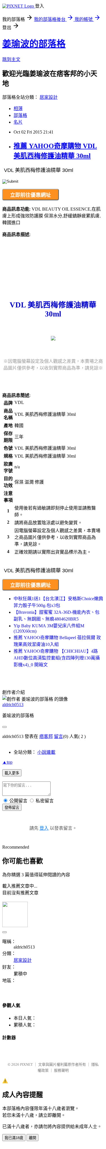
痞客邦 (46, 736)
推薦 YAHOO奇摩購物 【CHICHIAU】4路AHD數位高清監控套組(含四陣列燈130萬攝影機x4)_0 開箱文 (57, 658)
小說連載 (46, 752)
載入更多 (12, 773)
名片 (18, 122)
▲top (7, 762)
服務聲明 (61, 1070)
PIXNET (26, 1064)
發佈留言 (12, 807)
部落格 (20, 115)
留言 (58, 736)
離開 (32, 1138)
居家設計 (49, 97)
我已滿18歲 (14, 1138)
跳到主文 (11, 59)
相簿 (18, 108)
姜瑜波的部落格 (34, 44)
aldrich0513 (12, 704)
